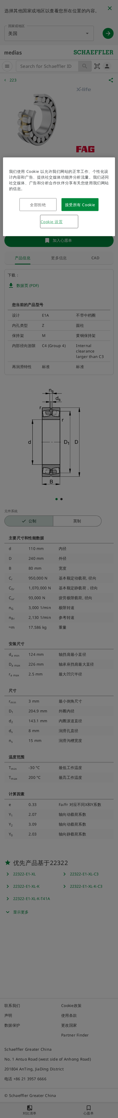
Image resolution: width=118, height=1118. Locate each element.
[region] (59, 197)
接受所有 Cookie (80, 204)
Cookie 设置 (52, 221)
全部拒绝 (38, 204)
